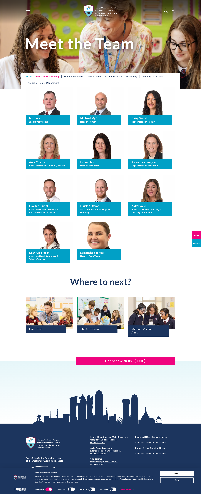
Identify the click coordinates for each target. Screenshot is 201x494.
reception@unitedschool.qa (103, 439)
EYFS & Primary (113, 76)
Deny (177, 480)
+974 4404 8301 (97, 442)
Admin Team (94, 76)
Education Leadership (47, 76)
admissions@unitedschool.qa (103, 461)
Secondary (131, 76)
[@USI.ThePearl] (137, 361)
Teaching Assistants (152, 76)
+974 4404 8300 (97, 453)
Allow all (176, 473)
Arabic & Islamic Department (43, 82)
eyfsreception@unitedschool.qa (105, 450)
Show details (126, 489)
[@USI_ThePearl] (143, 361)
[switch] (71, 489)
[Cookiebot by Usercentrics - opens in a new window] (20, 489)
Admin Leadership (73, 76)
